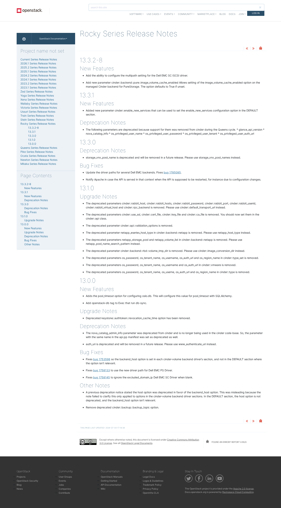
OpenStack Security (27, 480)
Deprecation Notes (36, 200)
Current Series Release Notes (38, 59)
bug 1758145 (101, 377)
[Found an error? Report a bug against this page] (260, 48)
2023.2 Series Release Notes (38, 83)
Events (62, 480)
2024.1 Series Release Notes (38, 79)
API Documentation (111, 484)
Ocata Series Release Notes (37, 155)
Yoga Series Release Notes (37, 95)
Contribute (64, 492)
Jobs (61, 484)
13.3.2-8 (33, 127)
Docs (232, 14)
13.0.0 (32, 143)
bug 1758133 (101, 370)
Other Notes (32, 244)
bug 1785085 (172, 172)
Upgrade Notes (34, 220)
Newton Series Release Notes (38, 159)
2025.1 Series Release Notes (38, 71)
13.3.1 (32, 131)
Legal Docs (149, 476)
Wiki (103, 488)
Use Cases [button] (153, 14)
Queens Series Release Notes (38, 147)
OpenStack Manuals (112, 476)
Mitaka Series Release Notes (38, 163)
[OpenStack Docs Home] (24, 38)
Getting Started (109, 480)
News (20, 488)
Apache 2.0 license (243, 488)
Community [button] (185, 14)
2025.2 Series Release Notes (38, 67)
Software (135, 14)
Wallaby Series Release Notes (38, 103)
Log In (256, 13)
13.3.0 (32, 135)
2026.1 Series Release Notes (38, 63)
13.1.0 (31, 139)
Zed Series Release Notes (36, 91)
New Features (32, 188)
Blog (222, 14)
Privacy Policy (150, 488)
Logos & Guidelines (153, 480)
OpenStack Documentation (52, 38)
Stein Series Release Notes (37, 119)
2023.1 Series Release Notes (38, 87)
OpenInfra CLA (151, 492)
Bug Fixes (30, 212)
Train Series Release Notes (37, 115)
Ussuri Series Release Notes (37, 111)
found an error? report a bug (229, 442)
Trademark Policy (152, 484)
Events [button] (168, 14)
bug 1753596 (101, 359)
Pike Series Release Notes (36, 151)
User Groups (65, 476)
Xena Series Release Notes (37, 99)
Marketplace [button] (206, 14)
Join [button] (241, 14)
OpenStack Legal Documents (136, 443)
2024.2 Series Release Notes (38, 75)
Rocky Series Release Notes (37, 123)
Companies (65, 488)
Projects (21, 476)
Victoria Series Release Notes (38, 107)
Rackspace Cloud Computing (237, 492)
